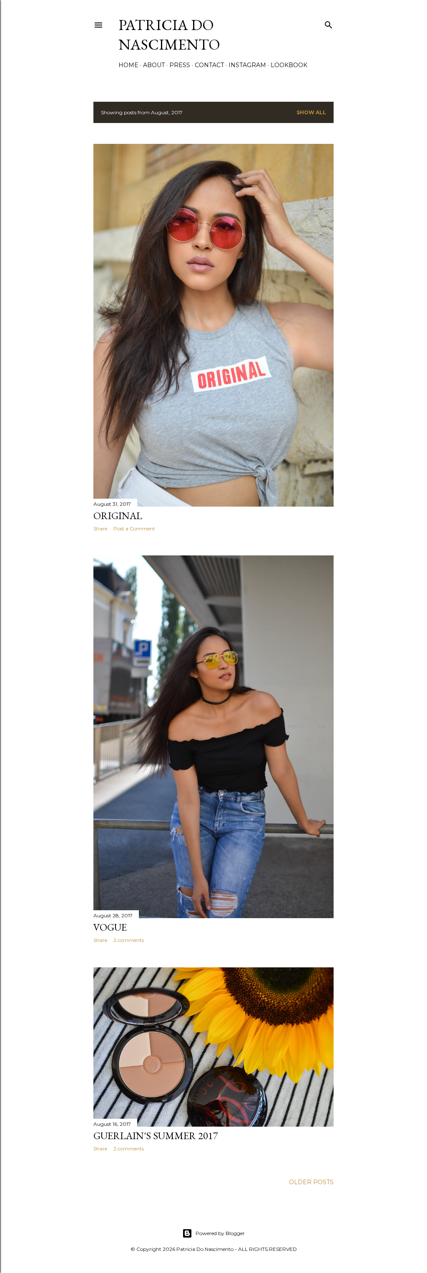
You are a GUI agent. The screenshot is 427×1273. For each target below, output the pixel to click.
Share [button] (100, 528)
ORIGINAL (117, 515)
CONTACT (209, 65)
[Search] (329, 23)
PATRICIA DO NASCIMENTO (169, 34)
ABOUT (154, 65)
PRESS (179, 65)
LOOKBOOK (289, 65)
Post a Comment (134, 528)
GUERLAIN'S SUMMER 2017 (155, 1135)
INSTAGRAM (247, 65)
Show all (311, 112)
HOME (128, 65)
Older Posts (311, 1182)
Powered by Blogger (220, 1233)
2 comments (128, 940)
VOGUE (110, 927)
